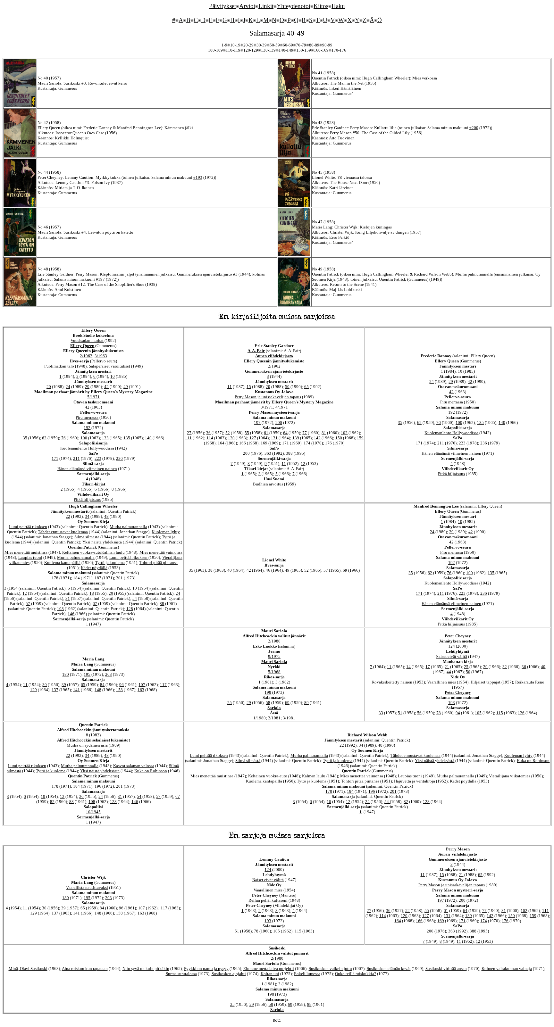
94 (458, 712)
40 (229, 570)
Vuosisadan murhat (87, 340)
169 (264, 443)
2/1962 (86, 355)
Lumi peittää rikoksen (28, 526)
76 (63, 437)
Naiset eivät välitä (451, 656)
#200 (473, 127)
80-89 (314, 45)
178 (55, 578)
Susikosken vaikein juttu (330, 968)
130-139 (268, 50)
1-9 (224, 45)
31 (67, 598)
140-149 (286, 50)
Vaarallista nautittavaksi (87, 887)
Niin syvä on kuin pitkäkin (145, 968)
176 (328, 443)
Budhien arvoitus (268, 484)
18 (91, 593)
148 (98, 689)
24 (68, 386)
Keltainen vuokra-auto (81, 552)
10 (112, 376)
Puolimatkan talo (59, 366)
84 (102, 684)
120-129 (250, 50)
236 (119, 458)
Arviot (247, 6)
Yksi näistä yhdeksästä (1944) (108, 542)
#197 (100, 279)
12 (303, 463)
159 (360, 437)
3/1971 (267, 407)
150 (338, 437)
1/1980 (259, 718)
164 (221, 443)
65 (306, 386)
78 (438, 712)
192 (87, 427)
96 (121, 684)
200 (278, 422)
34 (87, 516)
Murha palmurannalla (128, 526)
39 (64, 684)
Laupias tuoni (30, 557)
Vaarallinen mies (441, 682)
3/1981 (289, 718)
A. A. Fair (256, 350)
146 (71, 613)
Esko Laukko (265, 646)
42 (106, 386)
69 (345, 570)
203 (108, 674)
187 (98, 578)
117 (163, 684)
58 (268, 702)
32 (504, 666)
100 (83, 437)
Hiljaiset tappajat (485, 682)
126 (521, 712)
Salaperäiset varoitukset (109, 366)
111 (188, 437)
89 (306, 702)
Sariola (274, 707)
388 (289, 453)
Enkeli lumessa (307, 973)
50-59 (275, 45)
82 (52, 801)
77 (304, 432)
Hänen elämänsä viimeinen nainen (87, 468)
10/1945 (93, 811)
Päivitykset (222, 6)
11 (229, 386)
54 (134, 598)
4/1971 (281, 407)
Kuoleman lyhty (166, 531)
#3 (235, 274)
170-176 (339, 50)
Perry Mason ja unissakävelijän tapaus (268, 396)
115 (499, 712)
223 (98, 458)
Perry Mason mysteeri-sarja (274, 412)
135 (126, 437)
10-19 (235, 45)
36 (208, 432)
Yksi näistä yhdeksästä (100, 770)
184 (76, 578)
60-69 (288, 45)
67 (95, 603)
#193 (197, 177)
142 (317, 437)
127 (252, 437)
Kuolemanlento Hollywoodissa (87, 448)
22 (68, 516)
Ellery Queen (82, 345)
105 (478, 712)
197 (257, 422)
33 (381, 712)
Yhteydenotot (293, 6)
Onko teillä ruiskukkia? (355, 973)
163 (141, 689)
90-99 (327, 45)
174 (307, 443)
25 (229, 702)
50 (287, 386)
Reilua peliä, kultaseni (268, 900)
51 (400, 712)
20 (48, 386)
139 (295, 437)
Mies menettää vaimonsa (160, 552)
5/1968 (274, 671)
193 (451, 702)
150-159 (303, 50)
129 (33, 689)
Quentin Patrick (392, 279)
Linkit (265, 6)
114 (209, 437)
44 (449, 671)
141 (76, 689)
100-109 (215, 50)
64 (285, 432)
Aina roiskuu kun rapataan (85, 968)
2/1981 (274, 718)
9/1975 (274, 656)
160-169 (321, 50)
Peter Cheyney (458, 692)
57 (28, 603)
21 (447, 666)
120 (231, 437)
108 (60, 608)
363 (267, 453)
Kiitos (321, 6)
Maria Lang (82, 664)
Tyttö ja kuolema (110, 562)
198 (267, 692)
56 (419, 712)
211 (76, 458)
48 (106, 516)
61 (266, 432)
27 (189, 432)
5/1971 (93, 396)
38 (210, 570)
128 (129, 608)
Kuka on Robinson (150, 770)
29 (87, 386)
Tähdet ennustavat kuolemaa (63, 531)
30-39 (261, 45)
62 (44, 437)
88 (162, 603)
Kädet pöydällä (94, 567)
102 (344, 432)
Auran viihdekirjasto (274, 355)
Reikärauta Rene (529, 682)
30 (44, 684)
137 (55, 689)
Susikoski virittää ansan (446, 968)
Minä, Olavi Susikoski (28, 968)
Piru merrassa (87, 417)
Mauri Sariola (274, 661)
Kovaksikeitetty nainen (392, 682)
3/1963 (101, 355)
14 (408, 666)
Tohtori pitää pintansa (158, 562)
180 (65, 674)
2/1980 (274, 641)
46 (268, 570)
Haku (338, 6)
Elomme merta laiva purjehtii (268, 968)
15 (249, 386)
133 (105, 437)
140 (148, 437)
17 (427, 666)
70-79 (301, 45)
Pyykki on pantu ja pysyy (206, 968)
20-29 (248, 45)
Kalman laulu (113, 552)
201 (119, 578)
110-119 (233, 50)
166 (242, 443)
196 (98, 786)
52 (227, 432)
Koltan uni (270, 973)
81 (324, 432)
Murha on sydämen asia (87, 745)
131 (274, 437)
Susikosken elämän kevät (389, 968)
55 (247, 432)
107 (141, 684)
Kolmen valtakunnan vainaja (507, 968)
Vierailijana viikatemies (509, 776)
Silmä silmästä (86, 536)
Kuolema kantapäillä (62, 562)
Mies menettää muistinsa (25, 552)
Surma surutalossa (181, 973)
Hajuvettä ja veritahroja (414, 781)
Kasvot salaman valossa (133, 765)
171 (55, 458)
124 (451, 646)
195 (87, 674)
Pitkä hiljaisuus (87, 499)
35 (25, 437)
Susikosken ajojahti (229, 973)
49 (125, 386)
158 (119, 689)
